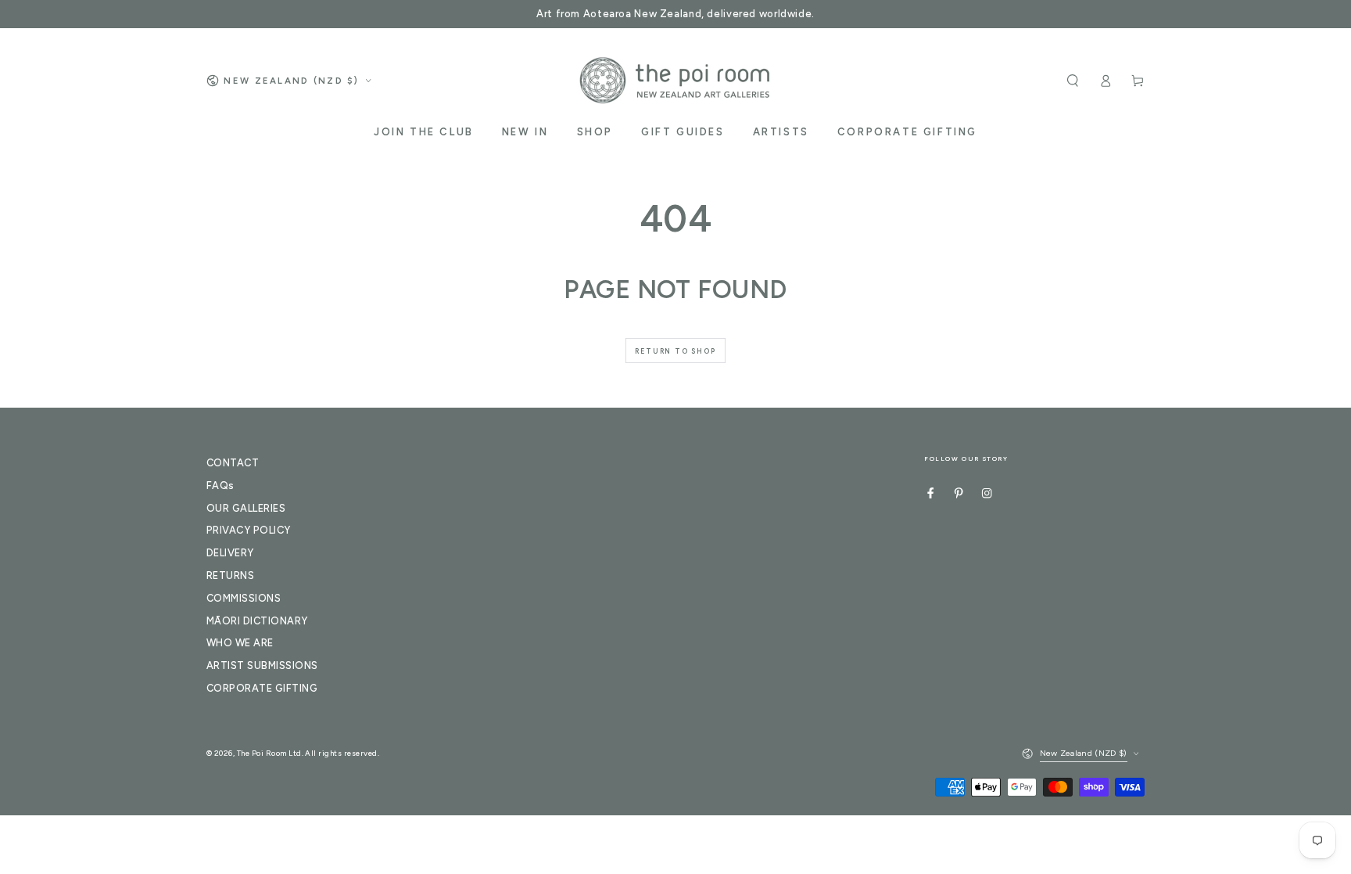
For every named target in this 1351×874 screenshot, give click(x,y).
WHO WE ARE (240, 643)
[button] (1072, 80)
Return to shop (675, 351)
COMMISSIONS (243, 598)
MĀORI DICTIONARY (257, 621)
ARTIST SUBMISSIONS (262, 665)
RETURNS (230, 575)
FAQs (220, 485)
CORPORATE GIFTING (261, 688)
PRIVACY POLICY (248, 530)
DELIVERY (230, 553)
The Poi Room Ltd (269, 753)
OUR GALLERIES (245, 508)
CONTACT (232, 463)
